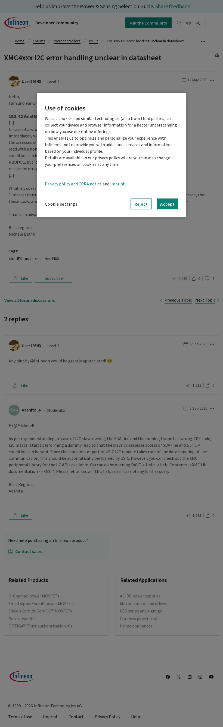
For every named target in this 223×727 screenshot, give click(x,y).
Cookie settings (61, 204)
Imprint (117, 184)
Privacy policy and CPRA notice (73, 184)
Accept (167, 203)
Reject (141, 203)
